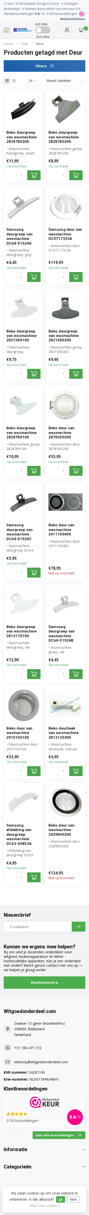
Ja (60, 1199)
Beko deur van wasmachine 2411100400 (61, 529)
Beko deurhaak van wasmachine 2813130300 (63, 733)
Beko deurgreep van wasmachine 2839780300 (21, 137)
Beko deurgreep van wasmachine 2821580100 (21, 336)
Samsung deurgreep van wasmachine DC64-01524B (61, 634)
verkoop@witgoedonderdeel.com (41, 1062)
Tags (24, 43)
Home (8, 43)
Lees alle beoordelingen (54, 1135)
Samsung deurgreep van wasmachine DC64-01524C (19, 532)
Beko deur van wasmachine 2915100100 (19, 733)
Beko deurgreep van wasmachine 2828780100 (21, 432)
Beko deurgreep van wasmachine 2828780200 (63, 137)
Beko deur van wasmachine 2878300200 (61, 432)
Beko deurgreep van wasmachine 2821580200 (63, 336)
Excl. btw (43, 36)
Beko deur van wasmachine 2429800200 (61, 830)
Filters (42, 66)
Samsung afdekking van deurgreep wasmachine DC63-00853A (19, 834)
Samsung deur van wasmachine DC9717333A (65, 234)
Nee (73, 1199)
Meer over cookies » (45, 1206)
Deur (40, 43)
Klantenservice (44, 982)
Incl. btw (41, 24)
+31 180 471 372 (28, 1047)
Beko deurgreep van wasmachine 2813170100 (21, 631)
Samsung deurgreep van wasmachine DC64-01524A (19, 236)
